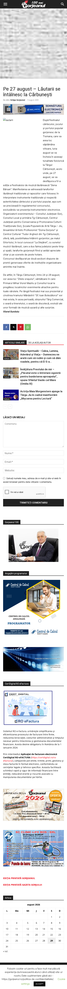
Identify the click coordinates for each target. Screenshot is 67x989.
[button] (5, 4)
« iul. (5, 951)
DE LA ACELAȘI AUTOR (40, 342)
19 (27, 934)
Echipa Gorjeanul (17, 100)
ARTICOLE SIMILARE (15, 342)
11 (16, 928)
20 (36, 934)
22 (51, 934)
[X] (13, 327)
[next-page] (10, 407)
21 (44, 934)
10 (7, 928)
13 (36, 928)
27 (36, 940)
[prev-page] (5, 407)
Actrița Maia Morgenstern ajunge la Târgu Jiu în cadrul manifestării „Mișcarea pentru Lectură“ (41, 395)
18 (16, 934)
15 (51, 928)
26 (27, 940)
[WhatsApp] (28, 327)
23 (59, 934)
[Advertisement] (33, 43)
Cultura (7, 358)
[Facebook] (6, 327)
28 (44, 940)
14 (44, 928)
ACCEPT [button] (39, 984)
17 (7, 934)
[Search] (62, 4)
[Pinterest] (20, 327)
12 (27, 928)
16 (59, 928)
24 (7, 940)
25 (16, 940)
